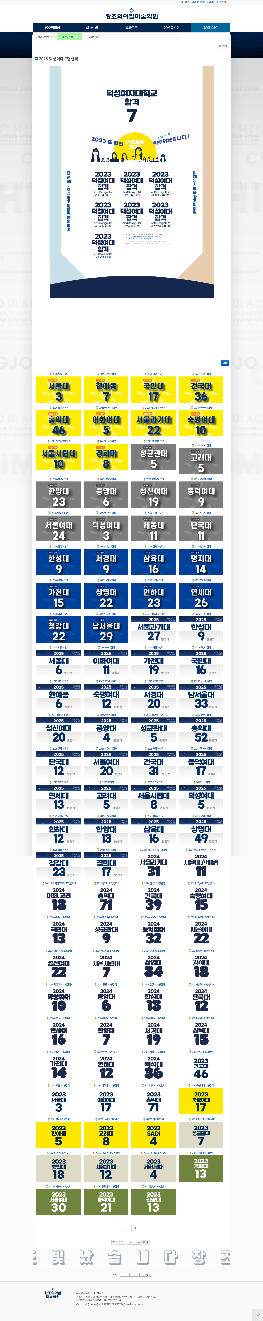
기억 (114, 1275)
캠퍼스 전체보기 (216, 2)
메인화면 (185, 2)
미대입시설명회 (198, 2)
